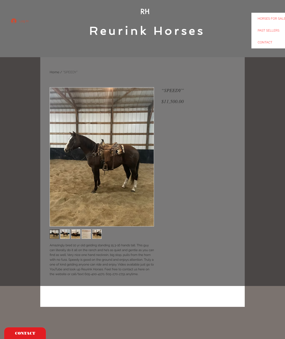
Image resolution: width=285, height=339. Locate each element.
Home (54, 72)
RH (145, 11)
